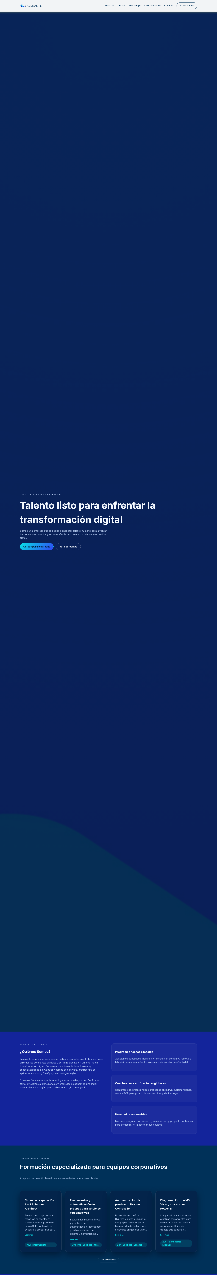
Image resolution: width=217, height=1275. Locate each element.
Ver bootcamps (68, 546)
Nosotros (109, 5)
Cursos (121, 5)
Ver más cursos (108, 1259)
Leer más (29, 1235)
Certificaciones (152, 5)
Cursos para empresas (36, 546)
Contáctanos (187, 5)
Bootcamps (135, 5)
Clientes (168, 5)
